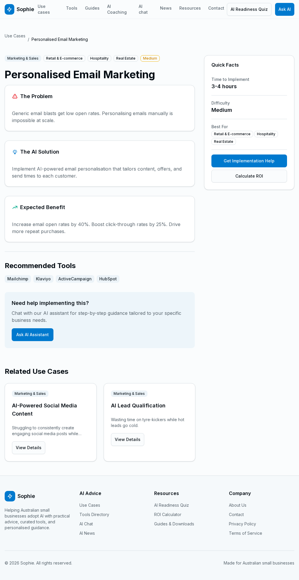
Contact (216, 8)
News (166, 8)
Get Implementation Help (249, 160)
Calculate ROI (249, 175)
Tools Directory (94, 514)
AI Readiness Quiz (249, 9)
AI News (87, 533)
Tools (71, 8)
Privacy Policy (242, 523)
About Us (237, 505)
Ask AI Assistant (32, 334)
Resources (190, 8)
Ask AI (285, 9)
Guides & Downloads (174, 523)
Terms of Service (245, 533)
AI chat (143, 9)
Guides (92, 8)
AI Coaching (117, 9)
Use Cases (15, 35)
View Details (28, 447)
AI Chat (86, 523)
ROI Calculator (167, 514)
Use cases (44, 9)
